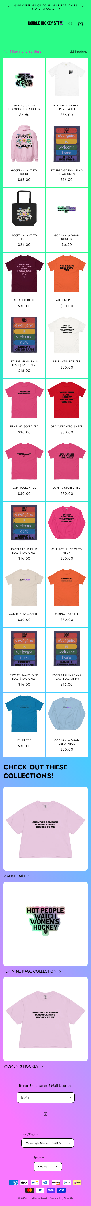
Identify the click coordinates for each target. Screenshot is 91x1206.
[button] (9, 24)
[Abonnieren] (69, 1097)
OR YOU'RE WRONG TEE (67, 426)
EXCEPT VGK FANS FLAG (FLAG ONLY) (67, 172)
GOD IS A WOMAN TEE (24, 614)
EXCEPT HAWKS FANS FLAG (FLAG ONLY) (24, 677)
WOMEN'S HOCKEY (20, 1066)
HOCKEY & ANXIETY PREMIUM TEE (66, 107)
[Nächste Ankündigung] (83, 7)
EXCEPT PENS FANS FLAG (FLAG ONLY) (24, 551)
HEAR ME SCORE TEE (24, 426)
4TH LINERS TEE (66, 300)
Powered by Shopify (61, 1198)
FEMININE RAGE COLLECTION (29, 971)
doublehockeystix (39, 1198)
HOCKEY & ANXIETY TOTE (24, 237)
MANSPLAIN (14, 876)
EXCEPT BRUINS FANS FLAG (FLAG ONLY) (66, 677)
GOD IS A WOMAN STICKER (66, 237)
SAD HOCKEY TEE (24, 488)
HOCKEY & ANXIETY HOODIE (24, 172)
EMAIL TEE (24, 740)
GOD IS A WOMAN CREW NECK (66, 742)
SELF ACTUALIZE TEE (66, 361)
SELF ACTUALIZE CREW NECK (66, 551)
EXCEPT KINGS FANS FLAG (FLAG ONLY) (24, 363)
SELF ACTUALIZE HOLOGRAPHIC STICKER (24, 107)
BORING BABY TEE (67, 614)
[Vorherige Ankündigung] (8, 7)
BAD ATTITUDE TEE (24, 300)
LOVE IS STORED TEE (67, 488)
